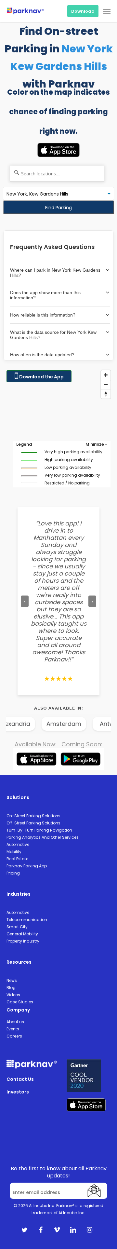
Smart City (17, 927)
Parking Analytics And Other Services (42, 837)
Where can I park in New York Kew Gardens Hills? (55, 272)
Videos (13, 995)
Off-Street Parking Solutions (33, 823)
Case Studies (19, 1002)
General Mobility (22, 934)
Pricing (13, 873)
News (11, 980)
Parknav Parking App (26, 866)
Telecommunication (26, 919)
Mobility (13, 851)
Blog (11, 987)
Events (12, 1029)
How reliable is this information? (42, 315)
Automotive (17, 844)
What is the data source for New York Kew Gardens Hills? (53, 335)
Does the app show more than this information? (45, 295)
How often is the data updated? (42, 354)
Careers (14, 1036)
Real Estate (17, 859)
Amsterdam (56, 724)
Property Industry (22, 941)
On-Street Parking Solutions (33, 816)
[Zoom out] (105, 384)
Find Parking (58, 207)
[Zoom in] (105, 375)
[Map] (58, 432)
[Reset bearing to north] (105, 394)
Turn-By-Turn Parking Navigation (39, 830)
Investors (17, 1092)
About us (15, 1022)
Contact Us (20, 1079)
